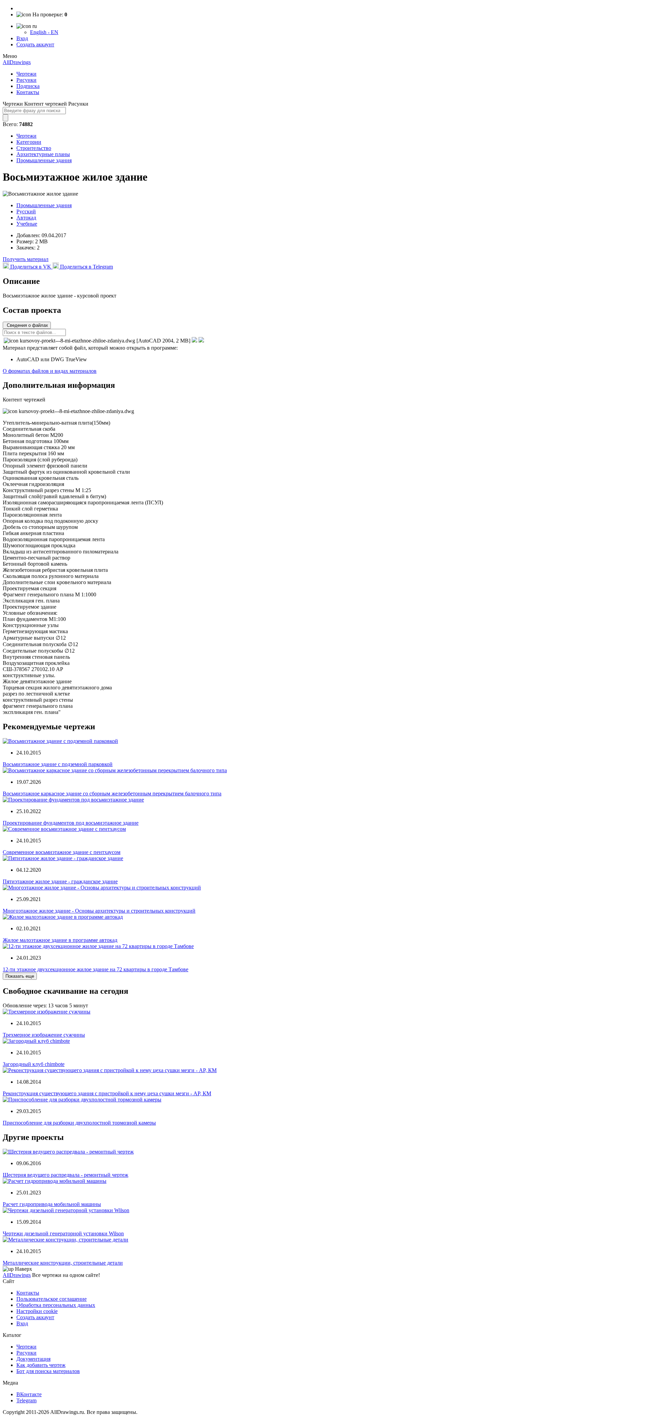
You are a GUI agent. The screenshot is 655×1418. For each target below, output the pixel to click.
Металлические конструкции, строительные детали (63, 1263)
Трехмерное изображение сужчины (44, 1035)
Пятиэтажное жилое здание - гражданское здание (60, 881)
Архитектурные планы (43, 154)
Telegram (26, 1400)
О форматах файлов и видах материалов (50, 371)
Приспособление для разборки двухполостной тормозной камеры (79, 1123)
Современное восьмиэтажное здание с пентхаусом (61, 852)
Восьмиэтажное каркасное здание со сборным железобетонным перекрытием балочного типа (112, 793)
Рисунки (26, 80)
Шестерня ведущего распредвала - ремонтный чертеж (65, 1175)
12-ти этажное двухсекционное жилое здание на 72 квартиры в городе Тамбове (95, 969)
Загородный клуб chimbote (33, 1064)
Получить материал (25, 259)
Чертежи (26, 74)
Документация (33, 1359)
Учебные (26, 224)
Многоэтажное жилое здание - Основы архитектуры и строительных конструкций (99, 911)
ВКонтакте (29, 1394)
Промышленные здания (44, 160)
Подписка (28, 86)
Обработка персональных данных (55, 1305)
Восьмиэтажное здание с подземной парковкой (58, 764)
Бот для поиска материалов (48, 1371)
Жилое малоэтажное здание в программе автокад (60, 940)
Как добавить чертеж (41, 1365)
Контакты (27, 92)
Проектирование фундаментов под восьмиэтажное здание (71, 823)
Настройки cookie (37, 1311)
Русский (26, 211)
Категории (28, 142)
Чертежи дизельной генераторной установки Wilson (63, 1233)
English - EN (44, 32)
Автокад (26, 217)
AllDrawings (17, 62)
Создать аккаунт (35, 44)
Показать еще (19, 976)
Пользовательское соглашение (51, 1299)
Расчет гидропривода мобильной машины (52, 1204)
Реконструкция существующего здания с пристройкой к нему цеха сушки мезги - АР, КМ (107, 1093)
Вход (22, 38)
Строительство (33, 148)
